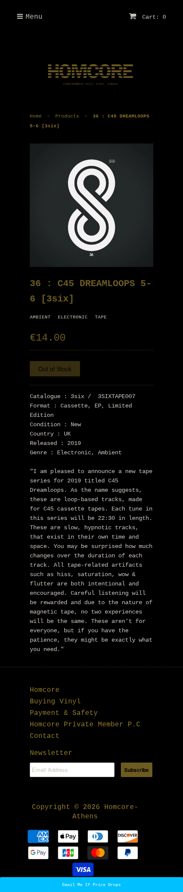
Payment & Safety (64, 713)
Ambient (40, 317)
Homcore (45, 690)
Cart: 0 (152, 17)
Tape (101, 317)
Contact (45, 736)
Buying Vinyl (55, 702)
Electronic (73, 317)
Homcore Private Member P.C (85, 725)
